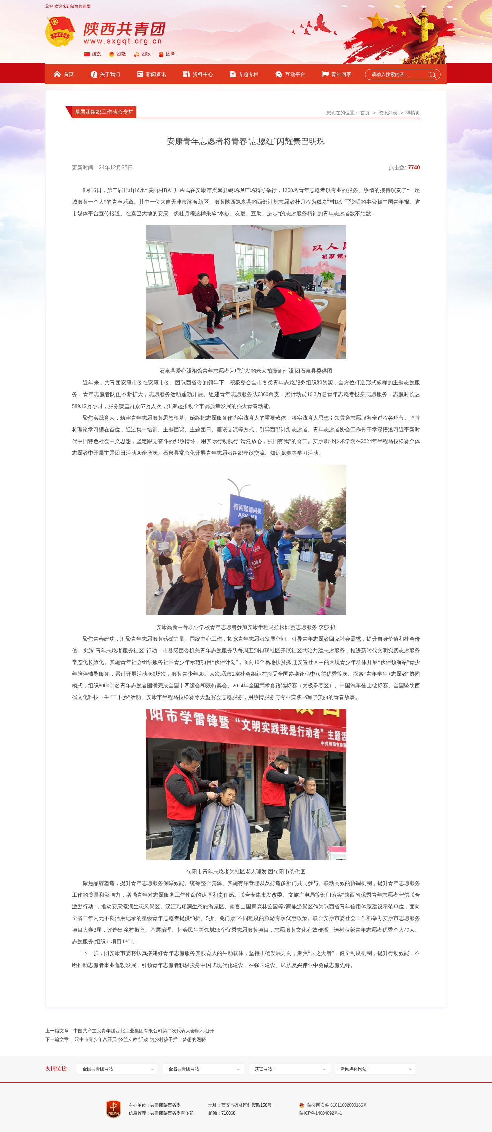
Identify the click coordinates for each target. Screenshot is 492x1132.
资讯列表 (388, 112)
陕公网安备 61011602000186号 (337, 1105)
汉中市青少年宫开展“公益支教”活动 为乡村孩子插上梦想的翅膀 (140, 1039)
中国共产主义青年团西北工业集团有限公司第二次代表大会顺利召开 (143, 1030)
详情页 (413, 112)
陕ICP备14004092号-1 (320, 1113)
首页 (365, 112)
